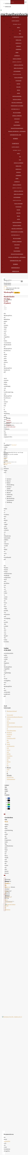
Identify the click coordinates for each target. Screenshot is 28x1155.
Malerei (18, 86)
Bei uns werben (17, 112)
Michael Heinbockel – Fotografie (17, 131)
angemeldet (7, 1141)
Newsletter (8, 897)
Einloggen (17, 118)
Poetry (18, 83)
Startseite (15, 17)
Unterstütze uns (15, 134)
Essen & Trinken (17, 58)
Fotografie (18, 80)
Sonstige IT (18, 43)
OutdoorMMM (17, 71)
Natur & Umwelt (17, 99)
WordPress (18, 49)
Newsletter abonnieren (17, 128)
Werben (15, 138)
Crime (17, 52)
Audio (18, 93)
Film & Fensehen (18, 77)
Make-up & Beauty (18, 68)
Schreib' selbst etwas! (10, 426)
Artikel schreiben (17, 115)
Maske (6, 901)
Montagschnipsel (17, 96)
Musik (18, 90)
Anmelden (8, 420)
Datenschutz (8, 3)
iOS (20, 30)
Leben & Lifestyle (18, 191)
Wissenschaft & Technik (17, 105)
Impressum (8, 6)
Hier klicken (14, 444)
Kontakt (17, 247)
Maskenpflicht (11, 901)
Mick (6, 821)
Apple (18, 27)
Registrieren (17, 125)
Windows (18, 46)
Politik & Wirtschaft (17, 102)
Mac (20, 33)
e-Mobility (17, 55)
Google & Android (18, 36)
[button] (9, 798)
